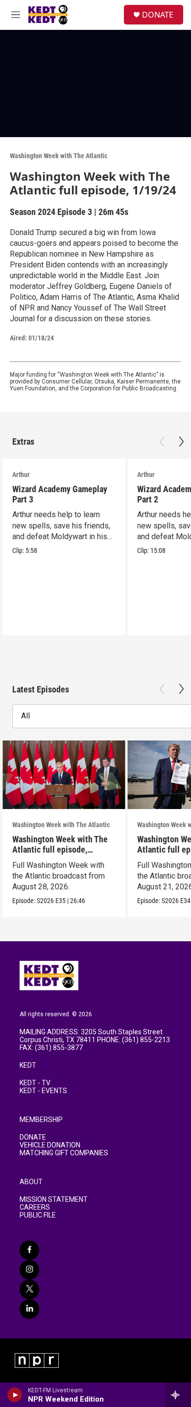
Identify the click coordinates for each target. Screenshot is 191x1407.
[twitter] (29, 1289)
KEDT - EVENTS (43, 1091)
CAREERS (35, 1207)
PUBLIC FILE (38, 1215)
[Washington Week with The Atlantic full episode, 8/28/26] (63, 775)
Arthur (21, 474)
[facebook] (29, 1250)
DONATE (157, 14)
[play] (15, 1395)
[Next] (181, 442)
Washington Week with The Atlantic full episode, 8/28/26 (60, 849)
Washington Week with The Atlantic (58, 156)
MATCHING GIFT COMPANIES (64, 1153)
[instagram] (29, 1270)
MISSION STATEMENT (54, 1199)
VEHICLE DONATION (50, 1145)
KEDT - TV (35, 1083)
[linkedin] (29, 1309)
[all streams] (178, 1395)
